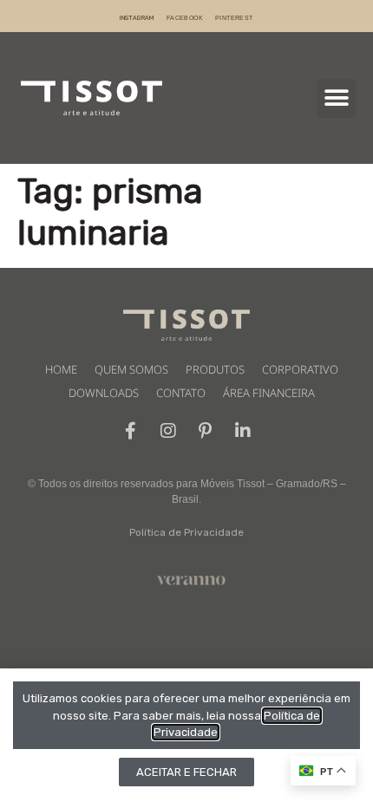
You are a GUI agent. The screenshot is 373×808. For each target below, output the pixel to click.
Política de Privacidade (186, 532)
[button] (336, 98)
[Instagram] (168, 431)
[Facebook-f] (131, 431)
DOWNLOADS (104, 393)
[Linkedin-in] (243, 431)
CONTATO (181, 393)
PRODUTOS (215, 369)
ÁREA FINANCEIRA (269, 393)
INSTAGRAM (137, 18)
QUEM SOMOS (131, 369)
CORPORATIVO (300, 369)
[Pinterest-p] (205, 431)
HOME (61, 369)
